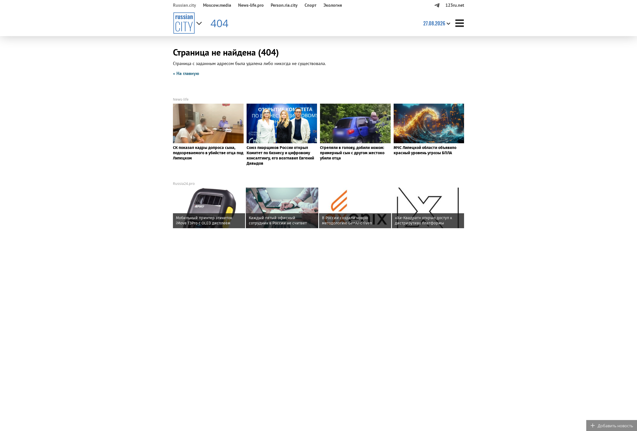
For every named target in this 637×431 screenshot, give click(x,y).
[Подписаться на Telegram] (437, 5)
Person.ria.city (284, 5)
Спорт (311, 5)
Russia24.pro (184, 183)
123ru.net (454, 5)
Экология (332, 5)
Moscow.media (217, 5)
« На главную (186, 73)
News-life (181, 99)
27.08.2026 (434, 23)
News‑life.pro (251, 5)
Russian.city (184, 5)
